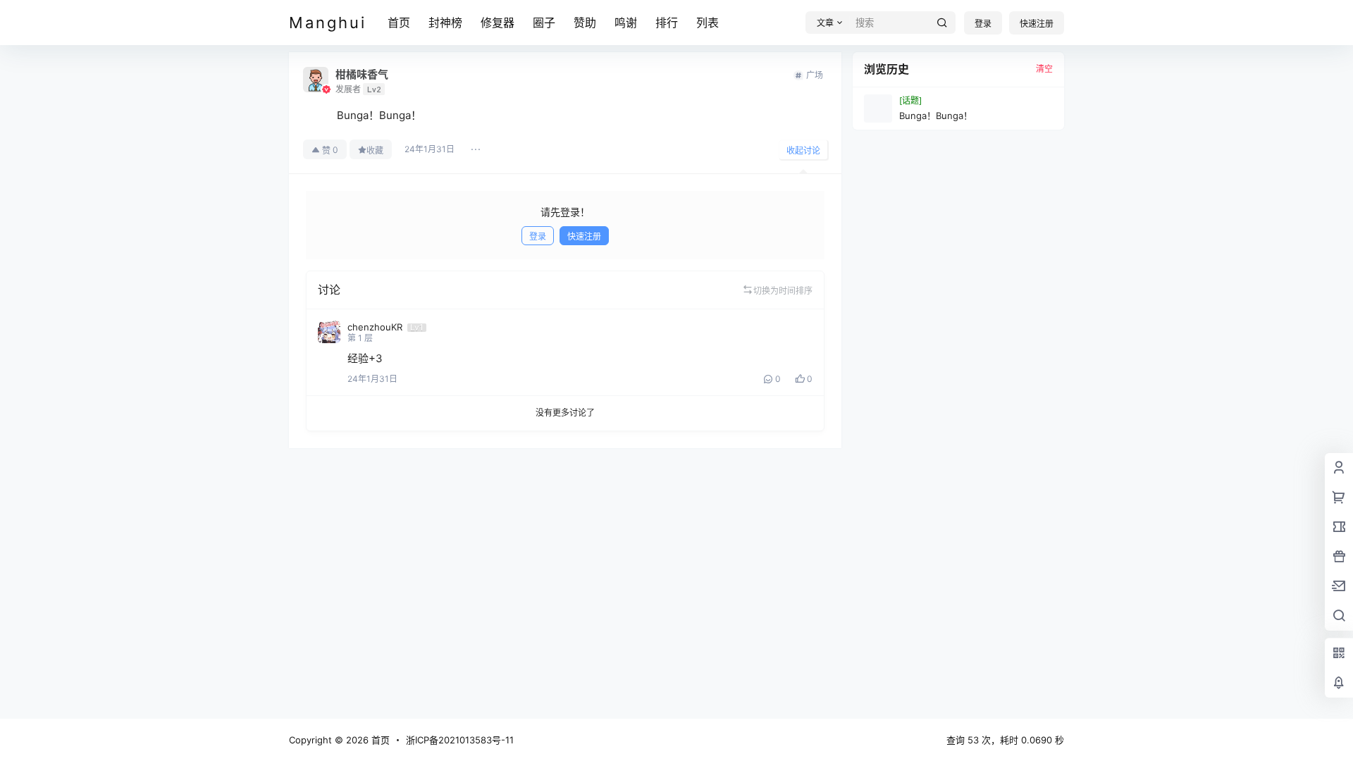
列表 (707, 23)
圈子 (544, 23)
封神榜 (445, 23)
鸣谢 (625, 23)
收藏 (374, 150)
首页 (399, 23)
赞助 (585, 23)
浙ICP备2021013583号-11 (460, 739)
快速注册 (1037, 23)
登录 (983, 23)
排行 (666, 23)
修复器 (497, 23)
